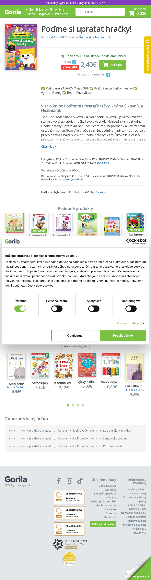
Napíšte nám (98, 192)
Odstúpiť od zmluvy (103, 524)
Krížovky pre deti (113, 446)
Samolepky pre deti (115, 438)
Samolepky (40, 383)
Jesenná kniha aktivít (69, 383)
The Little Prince (137, 386)
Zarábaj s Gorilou (136, 505)
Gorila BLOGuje (107, 485)
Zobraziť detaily (128, 323)
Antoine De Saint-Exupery (21, 387)
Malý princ (16, 384)
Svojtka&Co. (50, 37)
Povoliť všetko (123, 335)
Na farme (136, 235)
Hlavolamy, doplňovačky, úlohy (77, 430)
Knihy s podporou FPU (103, 501)
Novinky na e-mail (136, 509)
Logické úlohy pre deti (117, 430)
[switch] (57, 308)
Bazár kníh (60, 14)
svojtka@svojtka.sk (73, 179)
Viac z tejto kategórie (75, 346)
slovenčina (103, 162)
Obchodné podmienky (133, 513)
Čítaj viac (48, 146)
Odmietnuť (74, 335)
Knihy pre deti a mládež (36, 430)
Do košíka (116, 65)
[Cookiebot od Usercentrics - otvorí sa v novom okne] (129, 241)
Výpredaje (110, 489)
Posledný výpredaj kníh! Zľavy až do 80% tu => (75, 3)
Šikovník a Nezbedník (95, 37)
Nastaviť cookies (137, 520)
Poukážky (111, 513)
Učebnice (111, 497)
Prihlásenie (139, 9)
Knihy (12, 430)
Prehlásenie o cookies (134, 524)
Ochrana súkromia (136, 517)
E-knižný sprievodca (105, 493)
